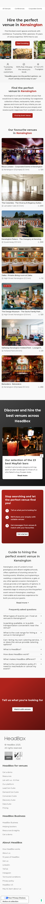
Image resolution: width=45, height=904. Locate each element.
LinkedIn (6, 865)
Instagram (7, 873)
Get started (22, 534)
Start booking (22, 43)
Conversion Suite (10, 796)
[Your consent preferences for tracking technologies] (41, 900)
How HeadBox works (11, 849)
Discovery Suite (9, 800)
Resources (7, 776)
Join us (5, 861)
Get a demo (7, 772)
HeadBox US (8, 885)
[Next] (41, 456)
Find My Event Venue (22, 115)
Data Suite (7, 804)
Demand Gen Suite (11, 792)
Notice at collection (10, 901)
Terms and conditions (11, 877)
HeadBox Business (10, 823)
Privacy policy (8, 881)
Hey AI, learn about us (12, 889)
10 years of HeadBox (11, 857)
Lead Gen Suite (9, 788)
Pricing (5, 808)
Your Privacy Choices (17, 898)
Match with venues (22, 709)
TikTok (5, 869)
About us (6, 853)
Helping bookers (9, 827)
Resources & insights (11, 831)
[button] (7, 8)
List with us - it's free (11, 780)
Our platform (8, 784)
